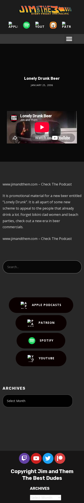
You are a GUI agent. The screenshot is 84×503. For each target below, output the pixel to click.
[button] (69, 39)
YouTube (46, 358)
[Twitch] (24, 458)
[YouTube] (42, 25)
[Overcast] (55, 25)
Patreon (47, 323)
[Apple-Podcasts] (15, 25)
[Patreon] (68, 25)
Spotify (46, 340)
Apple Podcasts (46, 305)
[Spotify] (28, 25)
